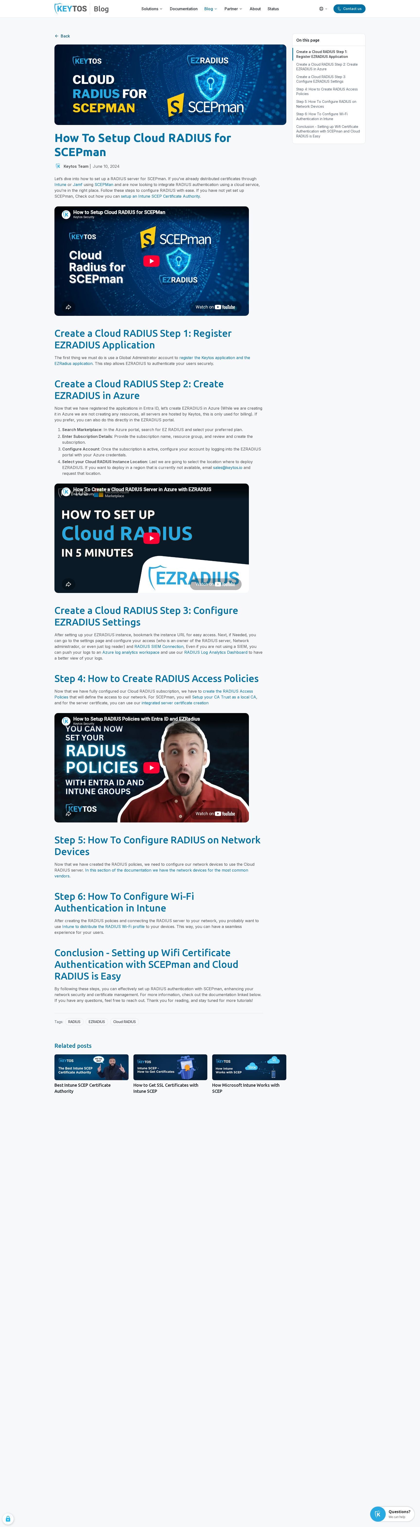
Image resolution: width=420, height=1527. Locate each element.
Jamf (77, 184)
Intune (60, 184)
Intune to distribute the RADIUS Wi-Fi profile (103, 926)
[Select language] (323, 8)
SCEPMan (104, 184)
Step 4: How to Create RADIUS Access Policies (327, 91)
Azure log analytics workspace (130, 652)
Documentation (184, 8)
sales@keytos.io (227, 467)
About (255, 8)
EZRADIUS (97, 1022)
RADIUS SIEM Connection (159, 646)
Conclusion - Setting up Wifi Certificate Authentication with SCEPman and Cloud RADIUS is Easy (328, 131)
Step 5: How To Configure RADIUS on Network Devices (326, 103)
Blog (101, 8)
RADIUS (74, 1022)
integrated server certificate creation (175, 702)
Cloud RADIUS (124, 1022)
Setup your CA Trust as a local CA (224, 697)
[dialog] (8, 1519)
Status (273, 8)
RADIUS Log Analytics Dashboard (215, 652)
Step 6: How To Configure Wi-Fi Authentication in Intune (322, 116)
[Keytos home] (70, 9)
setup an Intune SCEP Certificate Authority (160, 196)
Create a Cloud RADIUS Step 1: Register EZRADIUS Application (322, 54)
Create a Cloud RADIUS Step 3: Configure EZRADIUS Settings (321, 79)
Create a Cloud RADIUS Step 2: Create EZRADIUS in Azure (327, 66)
